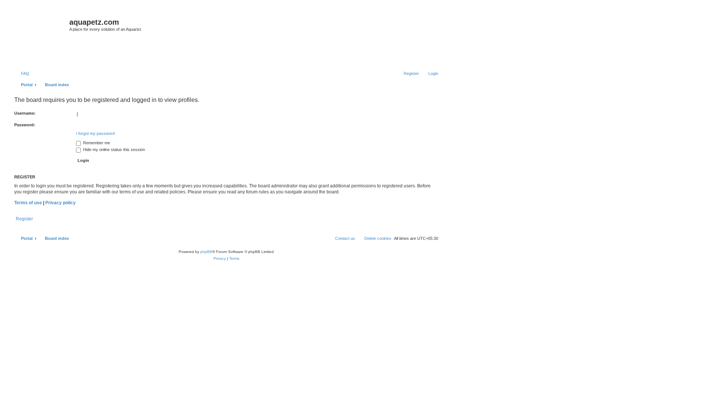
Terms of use (28, 202)
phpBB (206, 252)
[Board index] (40, 37)
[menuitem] (21, 73)
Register (24, 218)
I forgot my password (95, 133)
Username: (25, 113)
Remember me (96, 143)
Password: (24, 125)
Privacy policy (60, 202)
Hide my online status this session (113, 149)
